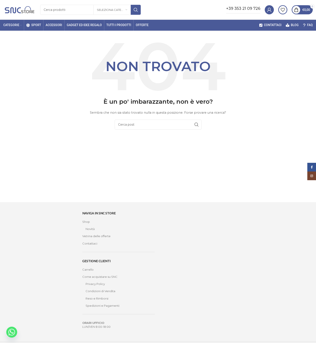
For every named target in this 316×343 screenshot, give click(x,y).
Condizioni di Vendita (100, 291)
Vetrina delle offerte (96, 236)
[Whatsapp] (11, 332)
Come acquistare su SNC (99, 276)
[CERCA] (136, 10)
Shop (86, 221)
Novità (90, 229)
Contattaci (89, 243)
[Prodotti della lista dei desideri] (283, 9)
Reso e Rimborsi (97, 298)
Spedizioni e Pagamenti (102, 305)
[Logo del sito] (19, 9)
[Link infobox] (243, 9)
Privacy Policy (95, 284)
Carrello (88, 269)
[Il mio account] (269, 9)
